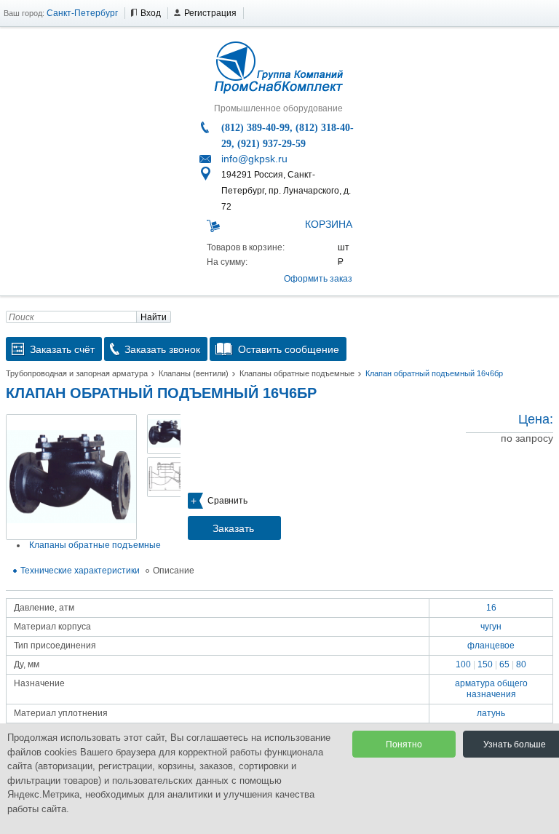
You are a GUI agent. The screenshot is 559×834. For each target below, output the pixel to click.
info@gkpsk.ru (254, 158)
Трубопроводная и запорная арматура (77, 373)
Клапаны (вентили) (194, 373)
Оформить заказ (318, 279)
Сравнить (227, 501)
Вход (150, 13)
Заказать (233, 528)
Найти (153, 317)
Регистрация (210, 13)
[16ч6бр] (71, 477)
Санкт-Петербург (82, 13)
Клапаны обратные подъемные (296, 373)
